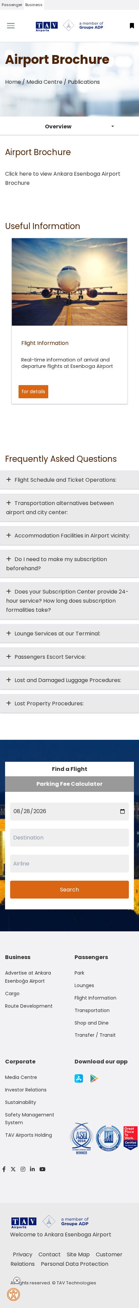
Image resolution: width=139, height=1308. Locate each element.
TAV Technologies (76, 1283)
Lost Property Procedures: (49, 703)
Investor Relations (26, 1089)
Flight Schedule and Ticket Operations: (65, 480)
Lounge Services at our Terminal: (57, 633)
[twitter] (13, 1169)
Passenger (12, 4)
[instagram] (23, 1169)
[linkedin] (32, 1169)
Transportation (92, 1010)
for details (33, 391)
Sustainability (20, 1102)
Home (13, 82)
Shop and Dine (92, 1023)
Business (34, 4)
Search (69, 890)
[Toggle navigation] (17, 25)
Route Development (29, 1006)
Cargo (12, 993)
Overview (58, 126)
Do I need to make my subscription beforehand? (56, 563)
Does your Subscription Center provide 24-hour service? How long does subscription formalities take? (67, 601)
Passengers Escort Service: (50, 657)
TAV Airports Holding (28, 1135)
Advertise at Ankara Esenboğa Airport (28, 977)
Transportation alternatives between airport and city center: (60, 507)
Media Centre (44, 82)
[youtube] (41, 1169)
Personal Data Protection (74, 1264)
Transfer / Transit (95, 1035)
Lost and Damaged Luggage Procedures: (68, 680)
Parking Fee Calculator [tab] (69, 784)
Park (79, 973)
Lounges (84, 985)
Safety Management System (29, 1118)
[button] (132, 26)
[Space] (69, 26)
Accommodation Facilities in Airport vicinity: (72, 535)
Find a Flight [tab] (69, 769)
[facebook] (4, 1169)
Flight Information (95, 998)
